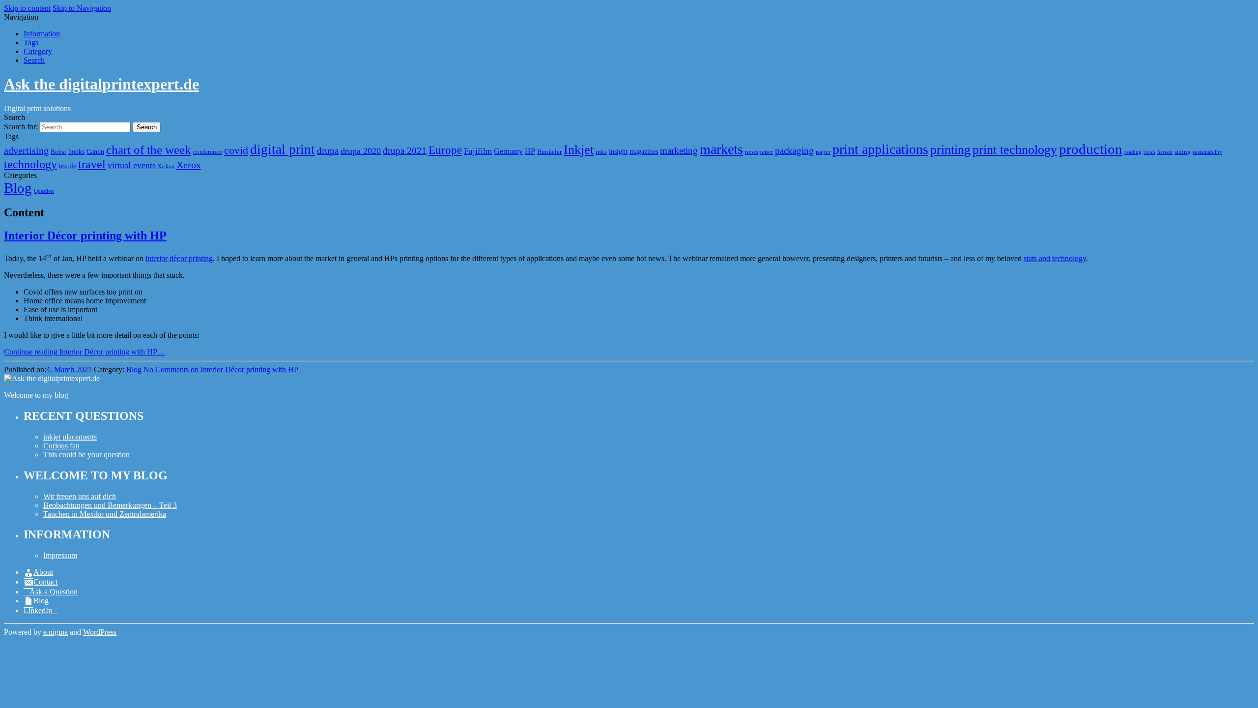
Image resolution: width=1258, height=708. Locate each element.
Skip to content (27, 8)
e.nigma (55, 632)
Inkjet (579, 150)
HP (530, 151)
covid (236, 150)
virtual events (132, 165)
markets (721, 149)
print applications (880, 149)
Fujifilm (478, 151)
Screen (1164, 152)
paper (823, 151)
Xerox (188, 164)
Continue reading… (84, 352)
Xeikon (166, 166)
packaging (794, 151)
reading (1133, 152)
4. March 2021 (69, 369)
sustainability (1207, 152)
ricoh (1149, 152)
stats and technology (1055, 258)
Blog (18, 188)
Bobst (58, 151)
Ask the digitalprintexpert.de (101, 84)
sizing (1182, 151)
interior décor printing (179, 258)
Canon (95, 151)
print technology (1014, 150)
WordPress (99, 632)
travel (92, 164)
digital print (282, 149)
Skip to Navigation (82, 8)
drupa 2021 (405, 151)
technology (30, 164)
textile (67, 166)
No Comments (220, 369)
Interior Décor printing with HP (85, 235)
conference (207, 151)
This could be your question (86, 454)
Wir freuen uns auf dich (79, 496)
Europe (445, 150)
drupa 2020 (361, 151)
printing (950, 150)
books (76, 151)
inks (601, 151)
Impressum (60, 555)
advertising (26, 150)
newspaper (759, 151)
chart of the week (148, 149)
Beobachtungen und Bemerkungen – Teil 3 (110, 505)
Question (44, 191)
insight (618, 151)
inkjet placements (70, 437)
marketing (679, 151)
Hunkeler (549, 151)
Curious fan (61, 446)
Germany (508, 151)
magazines (643, 151)
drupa (328, 151)
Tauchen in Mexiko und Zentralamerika (104, 514)
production (1090, 149)
